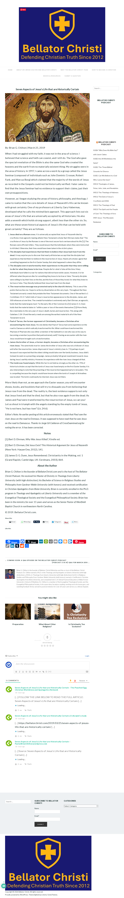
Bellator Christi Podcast (107, 143)
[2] (69, 304)
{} (46, 671)
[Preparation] (18, 611)
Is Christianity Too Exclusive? (77, 625)
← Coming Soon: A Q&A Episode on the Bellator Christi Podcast (35, 560)
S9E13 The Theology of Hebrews (105, 192)
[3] (75, 307)
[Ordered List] (29, 671)
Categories (97, 272)
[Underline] (23, 671)
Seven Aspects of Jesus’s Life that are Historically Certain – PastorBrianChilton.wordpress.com (42, 742)
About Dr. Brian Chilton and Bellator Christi (36, 70)
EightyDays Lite (39, 895)
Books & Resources (52, 76)
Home (10, 70)
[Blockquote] (36, 671)
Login (87, 656)
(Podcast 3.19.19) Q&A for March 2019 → (71, 562)
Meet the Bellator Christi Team (74, 70)
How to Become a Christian (104, 70)
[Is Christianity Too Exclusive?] (77, 611)
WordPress (24, 895)
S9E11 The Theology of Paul (104, 205)
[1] (84, 241)
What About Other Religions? (47, 625)
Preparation (17, 624)
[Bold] (16, 671)
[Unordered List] (33, 671)
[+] (50, 671)
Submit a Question (73, 76)
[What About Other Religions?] (47, 611)
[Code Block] (40, 671)
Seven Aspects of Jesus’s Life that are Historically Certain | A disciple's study (51, 716)
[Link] (43, 671)
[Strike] (26, 671)
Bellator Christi (24, 892)
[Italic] (19, 671)
